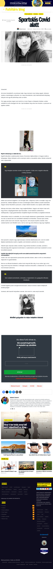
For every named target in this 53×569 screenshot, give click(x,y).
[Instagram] (14, 409)
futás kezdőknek (9, 489)
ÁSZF (27, 564)
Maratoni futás (5, 518)
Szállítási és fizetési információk (14, 562)
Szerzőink (31, 564)
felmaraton (24, 487)
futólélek (15, 489)
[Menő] (3, 9)
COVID (32, 386)
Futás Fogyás (4, 512)
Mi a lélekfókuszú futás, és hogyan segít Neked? (26, 472)
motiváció (20, 491)
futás (3, 489)
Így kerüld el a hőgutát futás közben (44, 471)
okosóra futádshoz (5, 494)
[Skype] (10, 392)
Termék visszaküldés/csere (30, 562)
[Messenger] (13, 392)
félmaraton (26, 489)
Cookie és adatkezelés (21, 564)
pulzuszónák (20, 494)
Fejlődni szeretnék (8, 420)
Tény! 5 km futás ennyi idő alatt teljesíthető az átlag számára (15, 425)
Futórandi (35, 564)
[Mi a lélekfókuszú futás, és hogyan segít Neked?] (26, 465)
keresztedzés (14, 491)
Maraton (40, 386)
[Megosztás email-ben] (17, 392)
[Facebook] (3, 392)
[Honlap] (11, 409)
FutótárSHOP (4, 562)
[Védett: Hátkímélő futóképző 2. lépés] (9, 465)
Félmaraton (4, 514)
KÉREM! (19, 372)
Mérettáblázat (38, 562)
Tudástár (41, 14)
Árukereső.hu (44, 537)
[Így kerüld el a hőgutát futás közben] (44, 465)
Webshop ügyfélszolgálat (47, 562)
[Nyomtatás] (20, 392)
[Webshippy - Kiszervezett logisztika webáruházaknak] (44, 551)
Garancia (22, 562)
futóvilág (20, 489)
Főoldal (4, 20)
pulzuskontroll (13, 494)
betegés (25, 386)
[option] (26, 425)
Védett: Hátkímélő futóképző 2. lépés (9, 471)
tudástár (26, 494)
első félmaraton (17, 487)
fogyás (29, 487)
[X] (7, 392)
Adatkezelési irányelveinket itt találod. (26, 378)
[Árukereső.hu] (44, 535)
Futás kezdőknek (28, 14)
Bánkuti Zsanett (22, 29)
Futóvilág (8, 20)
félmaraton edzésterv (6, 491)
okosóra (25, 491)
